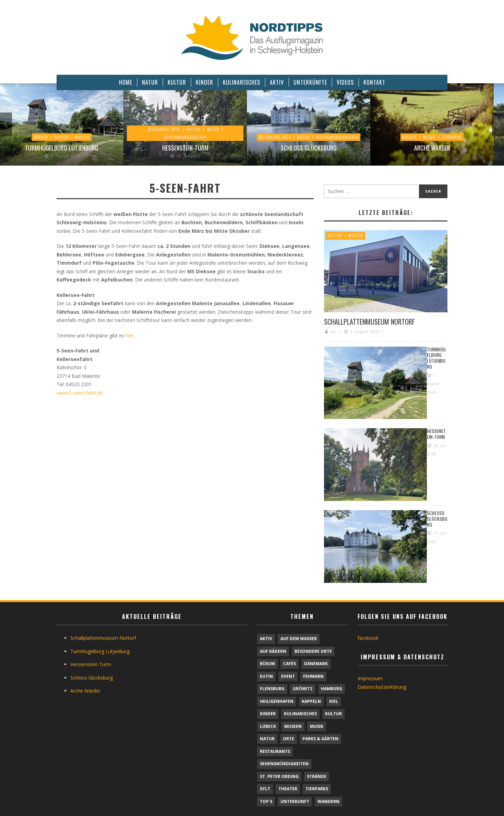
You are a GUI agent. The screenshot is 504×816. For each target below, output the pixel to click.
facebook (368, 638)
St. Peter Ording (279, 776)
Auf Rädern (273, 651)
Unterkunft (294, 801)
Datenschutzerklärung (382, 687)
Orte (288, 739)
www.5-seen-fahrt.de (80, 392)
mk (333, 331)
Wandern (328, 801)
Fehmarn (313, 676)
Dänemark (316, 664)
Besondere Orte (164, 129)
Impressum (370, 678)
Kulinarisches (300, 714)
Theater (287, 789)
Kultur (61, 137)
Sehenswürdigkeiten (185, 137)
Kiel (333, 701)
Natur (213, 129)
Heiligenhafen (276, 701)
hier (129, 335)
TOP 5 (266, 801)
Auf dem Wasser (298, 638)
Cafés (289, 664)
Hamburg (331, 689)
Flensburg (272, 689)
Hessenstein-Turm (185, 147)
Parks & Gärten (320, 739)
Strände (316, 776)
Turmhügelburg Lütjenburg (61, 147)
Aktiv (266, 638)
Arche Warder (432, 147)
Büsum (267, 664)
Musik (316, 726)
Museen (82, 137)
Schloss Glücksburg (309, 147)
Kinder (41, 137)
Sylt (265, 789)
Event (288, 676)
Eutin (266, 676)
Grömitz (303, 689)
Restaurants (275, 751)
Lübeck (268, 726)
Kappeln (311, 701)
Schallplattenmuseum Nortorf (369, 321)
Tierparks (451, 137)
